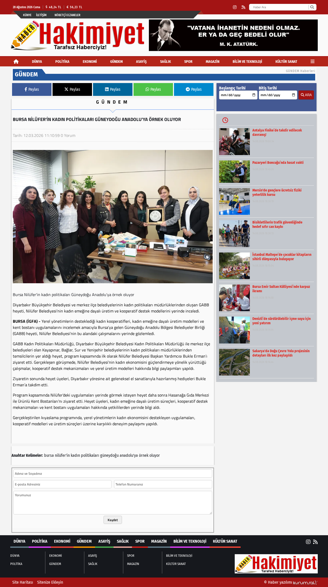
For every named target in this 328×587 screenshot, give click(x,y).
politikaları (90, 455)
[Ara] (312, 7)
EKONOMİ (90, 61)
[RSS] (243, 7)
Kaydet (113, 519)
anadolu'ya (129, 455)
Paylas (33, 89)
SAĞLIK (165, 61)
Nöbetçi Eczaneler (67, 15)
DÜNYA (37, 61)
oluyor (154, 455)
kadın (75, 455)
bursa (49, 455)
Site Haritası (22, 582)
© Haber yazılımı (278, 582)
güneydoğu (109, 455)
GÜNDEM (116, 61)
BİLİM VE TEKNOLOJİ (247, 61)
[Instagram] (235, 7)
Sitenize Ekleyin (50, 582)
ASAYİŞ (141, 61)
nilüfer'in (62, 455)
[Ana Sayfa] (16, 61)
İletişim (41, 15)
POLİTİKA (62, 61)
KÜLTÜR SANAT (286, 61)
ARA (308, 95)
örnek (143, 455)
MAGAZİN (212, 61)
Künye (27, 15)
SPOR (188, 61)
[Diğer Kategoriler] (312, 61)
